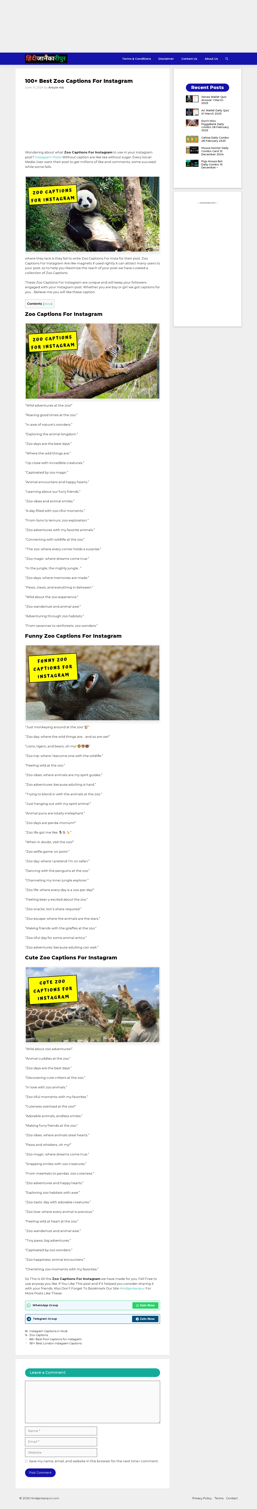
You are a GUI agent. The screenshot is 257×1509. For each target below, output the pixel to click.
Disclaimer (166, 58)
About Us (211, 58)
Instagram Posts (48, 157)
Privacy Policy (202, 1498)
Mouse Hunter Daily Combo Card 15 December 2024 (214, 151)
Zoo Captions (38, 1335)
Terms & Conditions (136, 58)
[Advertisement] (128, 26)
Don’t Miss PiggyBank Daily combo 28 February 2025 (215, 125)
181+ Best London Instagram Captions (55, 1343)
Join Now (147, 1305)
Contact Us (189, 58)
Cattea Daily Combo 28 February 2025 (215, 139)
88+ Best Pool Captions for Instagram (55, 1339)
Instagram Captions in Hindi (48, 1331)
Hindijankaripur (132, 1288)
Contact (232, 1498)
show (47, 304)
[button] (227, 59)
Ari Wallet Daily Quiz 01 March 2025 (215, 112)
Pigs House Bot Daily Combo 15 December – (212, 164)
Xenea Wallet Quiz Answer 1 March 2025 (214, 100)
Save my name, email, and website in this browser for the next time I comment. (93, 1461)
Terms (218, 1498)
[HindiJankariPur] (46, 59)
